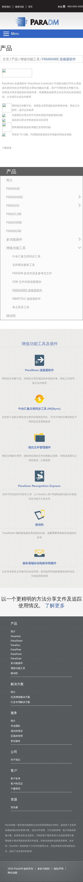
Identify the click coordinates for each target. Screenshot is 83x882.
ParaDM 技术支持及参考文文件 (32, 273)
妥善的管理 (17, 736)
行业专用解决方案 (20, 702)
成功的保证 (17, 731)
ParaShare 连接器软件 (27, 290)
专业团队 (15, 725)
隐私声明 (58, 869)
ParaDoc (13, 206)
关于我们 (15, 759)
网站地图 (12, 873)
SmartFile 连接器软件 (26, 299)
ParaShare (14, 197)
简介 (9, 180)
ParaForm (14, 222)
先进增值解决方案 (20, 697)
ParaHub (13, 189)
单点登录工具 (20, 307)
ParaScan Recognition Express (39, 485)
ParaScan (13, 231)
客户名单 (15, 778)
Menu (15, 33)
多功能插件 (14, 239)
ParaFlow (13, 214)
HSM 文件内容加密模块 (26, 282)
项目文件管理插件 (39, 447)
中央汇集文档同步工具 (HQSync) (39, 408)
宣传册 (14, 807)
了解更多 (7, 147)
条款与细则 (43, 869)
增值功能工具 (16, 248)
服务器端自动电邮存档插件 (39, 563)
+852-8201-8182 (75, 6)
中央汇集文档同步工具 (26, 256)
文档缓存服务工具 (23, 265)
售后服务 (15, 741)
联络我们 (6, 6)
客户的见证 (17, 783)
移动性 (11, 316)
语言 (30, 6)
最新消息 (19, 6)
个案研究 (15, 788)
